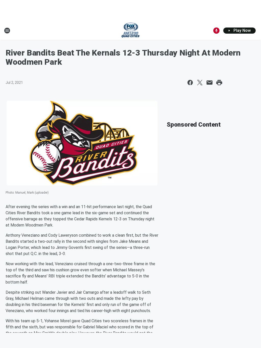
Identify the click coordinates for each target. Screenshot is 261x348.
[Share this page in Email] (209, 82)
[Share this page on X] (199, 82)
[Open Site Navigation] (7, 31)
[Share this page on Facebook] (190, 82)
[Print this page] (219, 82)
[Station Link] (131, 30)
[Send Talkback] (216, 31)
